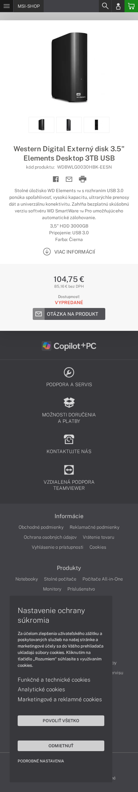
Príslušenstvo (81, 589)
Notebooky (26, 579)
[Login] (118, 6)
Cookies (98, 547)
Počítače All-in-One (102, 579)
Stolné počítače (60, 579)
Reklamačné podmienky (94, 527)
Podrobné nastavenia (41, 761)
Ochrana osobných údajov (50, 537)
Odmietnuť (60, 745)
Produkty (69, 568)
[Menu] (6, 6)
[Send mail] (69, 179)
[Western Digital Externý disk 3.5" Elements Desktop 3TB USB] (69, 68)
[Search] (105, 6)
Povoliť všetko (61, 720)
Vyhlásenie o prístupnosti (57, 547)
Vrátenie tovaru (98, 537)
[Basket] (131, 6)
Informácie (69, 516)
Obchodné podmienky (41, 527)
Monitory (52, 589)
